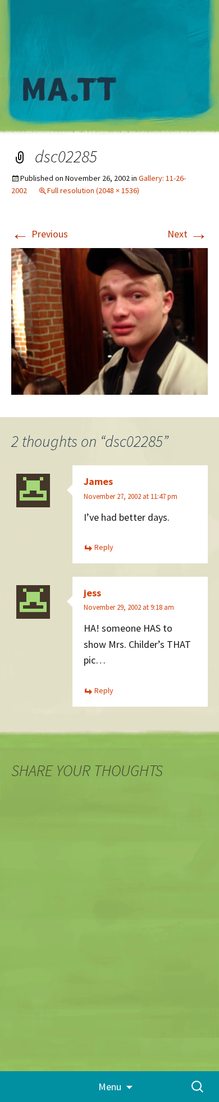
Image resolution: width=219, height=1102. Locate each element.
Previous (39, 233)
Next (187, 233)
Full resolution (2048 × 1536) (93, 190)
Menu (109, 1086)
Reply (103, 547)
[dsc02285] (109, 320)
